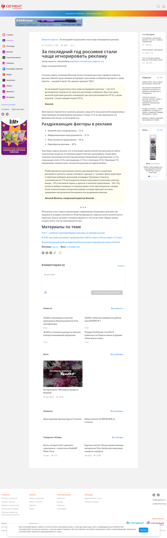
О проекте (5, 109)
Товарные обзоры (92, 502)
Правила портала (8, 502)
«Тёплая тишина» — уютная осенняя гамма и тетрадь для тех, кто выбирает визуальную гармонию (152, 101)
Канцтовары (62, 509)
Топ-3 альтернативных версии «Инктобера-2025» (152, 59)
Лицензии (61, 505)
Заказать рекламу (8, 105)
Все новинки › (117, 411)
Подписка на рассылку (10, 505)
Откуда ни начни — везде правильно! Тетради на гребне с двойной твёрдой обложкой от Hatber (152, 111)
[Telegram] (50, 252)
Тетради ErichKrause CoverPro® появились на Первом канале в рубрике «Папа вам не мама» (103, 335)
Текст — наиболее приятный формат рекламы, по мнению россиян (73, 232)
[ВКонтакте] (43, 252)
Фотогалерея (6, 527)
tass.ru (55, 246)
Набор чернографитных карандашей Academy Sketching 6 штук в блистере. (152, 169)
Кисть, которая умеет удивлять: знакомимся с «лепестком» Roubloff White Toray (60, 448)
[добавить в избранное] (60, 252)
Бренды (60, 502)
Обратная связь (18, 109)
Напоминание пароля (10, 509)
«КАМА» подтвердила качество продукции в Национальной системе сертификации (60, 320)
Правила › (121, 266)
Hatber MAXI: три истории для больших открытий (152, 83)
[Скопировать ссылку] (54, 252)
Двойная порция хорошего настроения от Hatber (152, 119)
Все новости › (117, 308)
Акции (31, 509)
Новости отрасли (50, 39)
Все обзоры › (118, 437)
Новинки (32, 505)
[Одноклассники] (47, 252)
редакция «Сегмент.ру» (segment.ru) (87, 61)
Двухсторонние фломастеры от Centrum (62, 419)
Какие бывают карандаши (152, 50)
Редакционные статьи (93, 498)
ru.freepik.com (73, 246)
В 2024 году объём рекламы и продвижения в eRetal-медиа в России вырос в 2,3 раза (82, 237)
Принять (143, 530)
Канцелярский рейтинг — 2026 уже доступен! (83, 13)
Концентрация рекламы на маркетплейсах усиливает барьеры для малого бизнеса (81, 242)
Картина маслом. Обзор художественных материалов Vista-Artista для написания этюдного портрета (104, 448)
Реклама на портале (9, 498)
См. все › (160, 77)
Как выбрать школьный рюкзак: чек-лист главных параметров (152, 40)
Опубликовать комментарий (107, 292)
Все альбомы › (117, 354)
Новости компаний (36, 498)
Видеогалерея (6, 530)
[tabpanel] (153, 153)
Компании (61, 498)
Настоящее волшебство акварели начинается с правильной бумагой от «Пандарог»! (151, 90)
